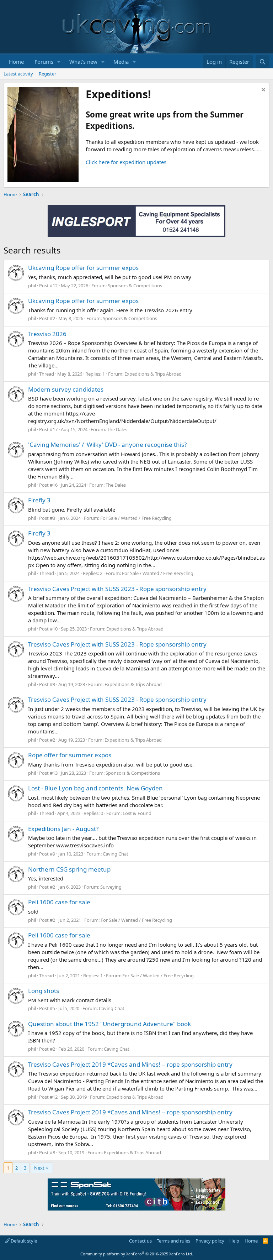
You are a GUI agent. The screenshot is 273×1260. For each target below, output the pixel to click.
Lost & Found (137, 813)
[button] (59, 61)
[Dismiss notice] (262, 90)
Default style (23, 1241)
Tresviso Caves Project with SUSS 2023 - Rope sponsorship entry (117, 589)
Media (121, 61)
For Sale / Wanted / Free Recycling (136, 518)
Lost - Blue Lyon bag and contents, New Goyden (95, 788)
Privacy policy (210, 1241)
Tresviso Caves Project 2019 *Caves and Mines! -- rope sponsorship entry (130, 1064)
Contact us (140, 1241)
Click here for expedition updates (126, 162)
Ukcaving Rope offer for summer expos (83, 267)
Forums (43, 61)
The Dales (117, 429)
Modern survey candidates (65, 389)
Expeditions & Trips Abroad (153, 374)
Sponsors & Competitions (135, 285)
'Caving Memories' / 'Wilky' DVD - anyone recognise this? (107, 444)
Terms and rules (173, 1241)
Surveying (111, 887)
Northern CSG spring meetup (69, 869)
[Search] (262, 61)
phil (32, 285)
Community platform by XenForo (136, 1253)
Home (16, 61)
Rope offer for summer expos (69, 755)
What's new (83, 61)
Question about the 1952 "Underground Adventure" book (109, 1024)
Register (47, 73)
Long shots (43, 991)
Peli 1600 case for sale (59, 902)
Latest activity (18, 73)
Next (39, 1168)
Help (234, 1241)
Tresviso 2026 (47, 334)
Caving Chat (115, 854)
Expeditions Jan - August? (63, 829)
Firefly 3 (39, 500)
